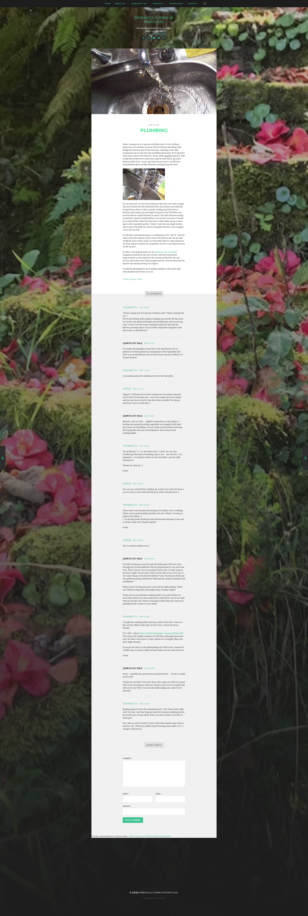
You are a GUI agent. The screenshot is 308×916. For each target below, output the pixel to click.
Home (107, 4)
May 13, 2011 (144, 307)
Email (159, 794)
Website (126, 806)
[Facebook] (144, 38)
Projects (158, 4)
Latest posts (176, 4)
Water (140, 279)
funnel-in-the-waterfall (166, 252)
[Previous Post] (2, 458)
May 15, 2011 (149, 416)
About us (120, 4)
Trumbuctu (130, 307)
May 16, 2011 (149, 668)
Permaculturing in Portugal (154, 20)
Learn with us (138, 4)
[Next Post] (305, 458)
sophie (127, 388)
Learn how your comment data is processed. (150, 836)
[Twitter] (159, 38)
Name (126, 794)
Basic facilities (131, 279)
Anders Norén (158, 898)
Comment (127, 758)
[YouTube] (154, 38)
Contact (192, 4)
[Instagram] (149, 38)
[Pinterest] (164, 38)
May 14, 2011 (149, 343)
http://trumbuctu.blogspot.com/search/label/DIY (161, 633)
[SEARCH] (205, 4)
